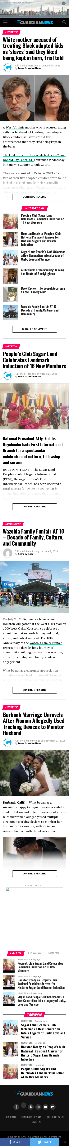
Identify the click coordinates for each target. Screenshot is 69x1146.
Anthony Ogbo (26, 554)
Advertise (36, 1122)
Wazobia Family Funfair (46, 643)
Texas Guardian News (29, 68)
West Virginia (15, 127)
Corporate (10, 1117)
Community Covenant (32, 1117)
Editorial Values (55, 1117)
